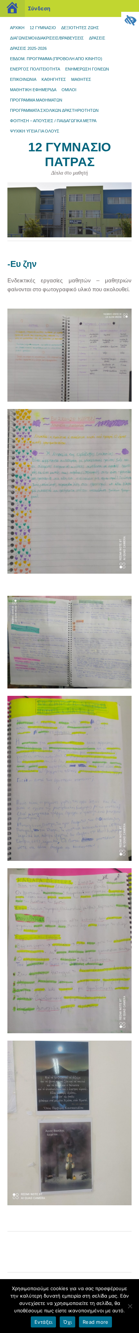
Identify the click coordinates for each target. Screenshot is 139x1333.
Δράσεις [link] (97, 38)
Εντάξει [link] (43, 1322)
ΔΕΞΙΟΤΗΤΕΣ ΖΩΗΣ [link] (80, 27)
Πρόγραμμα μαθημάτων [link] (36, 100)
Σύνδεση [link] (39, 8)
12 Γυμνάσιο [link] (43, 27)
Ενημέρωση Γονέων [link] (87, 69)
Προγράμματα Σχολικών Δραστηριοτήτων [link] (54, 110)
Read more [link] (95, 1322)
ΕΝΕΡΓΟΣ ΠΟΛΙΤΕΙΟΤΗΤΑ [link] (35, 69)
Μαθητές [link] (81, 79)
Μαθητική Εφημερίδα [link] (33, 89)
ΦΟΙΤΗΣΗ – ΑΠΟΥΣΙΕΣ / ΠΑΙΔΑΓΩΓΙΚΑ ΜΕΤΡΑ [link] (53, 120)
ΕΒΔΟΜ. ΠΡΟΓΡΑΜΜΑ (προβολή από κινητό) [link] (56, 58)
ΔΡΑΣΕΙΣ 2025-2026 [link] (28, 48)
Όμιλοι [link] (69, 89)
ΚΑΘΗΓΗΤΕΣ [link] (54, 79)
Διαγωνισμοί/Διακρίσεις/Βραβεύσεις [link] (47, 38)
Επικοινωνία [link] (23, 79)
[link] (130, 21)
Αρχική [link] (17, 27)
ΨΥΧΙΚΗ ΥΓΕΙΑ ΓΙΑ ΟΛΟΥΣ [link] (34, 131)
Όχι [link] (67, 1322)
